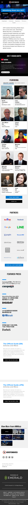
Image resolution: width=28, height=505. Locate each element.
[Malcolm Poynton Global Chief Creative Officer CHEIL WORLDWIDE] (7, 158)
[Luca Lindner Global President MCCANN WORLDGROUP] (20, 92)
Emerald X (10, 485)
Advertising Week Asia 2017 (13, 10)
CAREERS (10, 492)
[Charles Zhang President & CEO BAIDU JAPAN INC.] (7, 136)
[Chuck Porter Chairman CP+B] (20, 114)
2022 (6, 431)
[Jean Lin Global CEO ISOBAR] (20, 180)
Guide (14, 22)
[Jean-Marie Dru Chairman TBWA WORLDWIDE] (7, 114)
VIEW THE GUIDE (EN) (11, 360)
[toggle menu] (2, 2)
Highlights (4, 21)
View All (14, 201)
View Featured (14, 197)
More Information (12, 503)
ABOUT (5, 492)
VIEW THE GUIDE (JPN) (11, 401)
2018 (6, 437)
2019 (18, 431)
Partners (24, 21)
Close (18, 503)
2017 (18, 437)
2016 (6, 443)
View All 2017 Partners (14, 265)
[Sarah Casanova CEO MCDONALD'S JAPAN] (7, 92)
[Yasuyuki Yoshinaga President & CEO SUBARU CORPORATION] (7, 180)
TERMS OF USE (15, 495)
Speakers (17, 21)
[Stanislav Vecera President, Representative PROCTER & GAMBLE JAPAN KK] (20, 158)
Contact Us (4, 466)
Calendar (11, 21)
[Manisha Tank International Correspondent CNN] (20, 136)
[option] (14, 145)
